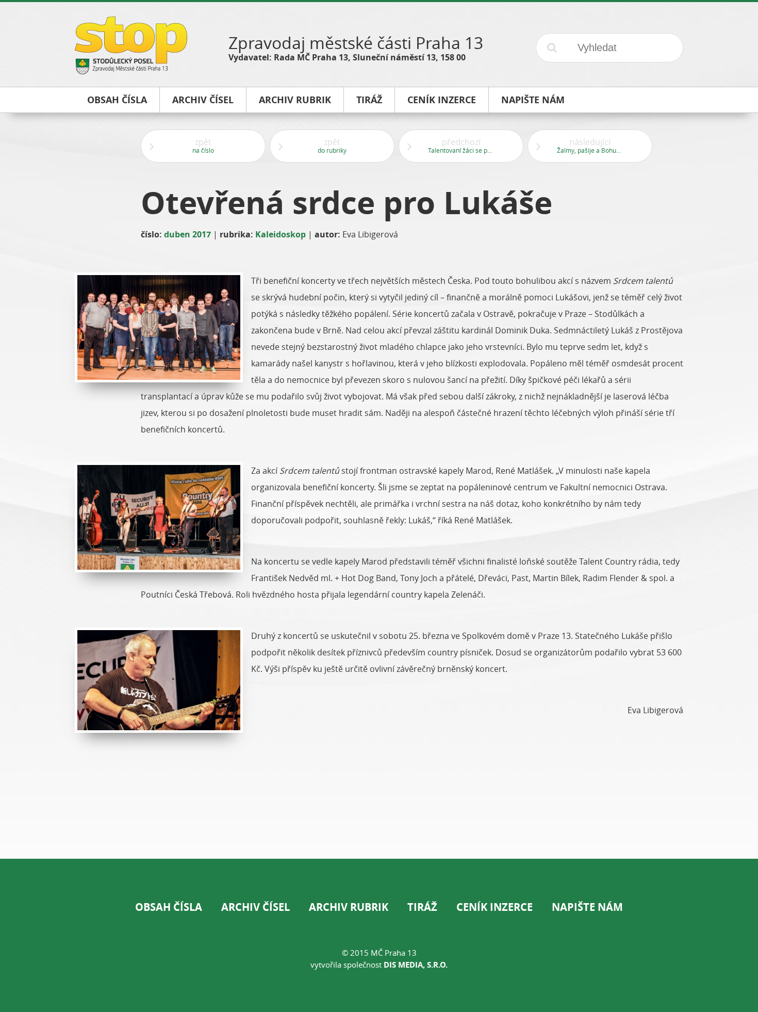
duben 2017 (187, 234)
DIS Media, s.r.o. (416, 964)
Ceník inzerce (494, 907)
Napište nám (587, 907)
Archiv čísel (255, 907)
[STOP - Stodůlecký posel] (131, 70)
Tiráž (422, 907)
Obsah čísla (168, 907)
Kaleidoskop (280, 234)
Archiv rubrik (348, 907)
